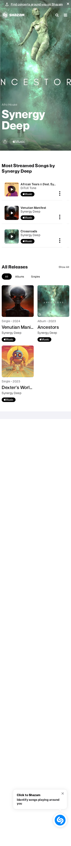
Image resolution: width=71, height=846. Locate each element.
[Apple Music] (9, 339)
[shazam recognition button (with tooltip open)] (60, 820)
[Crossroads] (12, 236)
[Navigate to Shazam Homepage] (13, 15)
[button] (68, 4)
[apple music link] (18, 141)
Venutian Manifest (33, 208)
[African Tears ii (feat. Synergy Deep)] (12, 189)
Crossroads (29, 231)
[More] (59, 193)
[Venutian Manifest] (12, 213)
